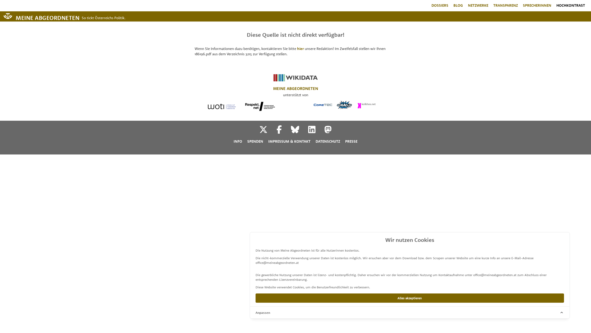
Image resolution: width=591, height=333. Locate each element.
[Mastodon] (328, 131)
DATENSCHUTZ (328, 141)
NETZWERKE (478, 5)
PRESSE (351, 141)
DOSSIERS (439, 5)
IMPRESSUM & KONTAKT (289, 141)
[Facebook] (283, 131)
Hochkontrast (570, 5)
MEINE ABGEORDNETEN (47, 17)
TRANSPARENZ (505, 5)
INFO (238, 141)
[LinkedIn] (316, 131)
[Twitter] (267, 131)
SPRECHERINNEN (537, 5)
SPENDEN (255, 141)
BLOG (458, 5)
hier (300, 48)
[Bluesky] (299, 131)
